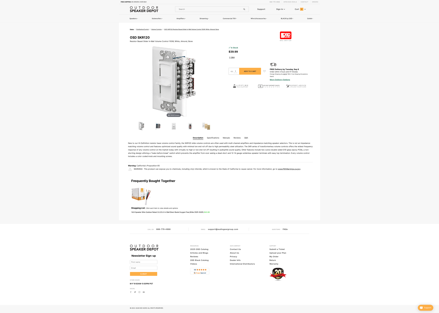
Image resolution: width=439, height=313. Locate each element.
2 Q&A (232, 57)
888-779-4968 (163, 229)
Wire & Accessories (258, 18)
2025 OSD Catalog (199, 249)
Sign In (280, 9)
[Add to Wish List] (264, 71)
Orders (315, 2)
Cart (298, 9)
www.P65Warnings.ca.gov (289, 169)
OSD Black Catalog (199, 260)
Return (272, 260)
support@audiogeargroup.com (223, 229)
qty (232, 71)
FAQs (285, 229)
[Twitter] (135, 292)
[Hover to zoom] (174, 81)
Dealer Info (235, 260)
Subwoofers (156, 18)
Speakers (133, 18)
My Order (273, 256)
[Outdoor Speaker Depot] (144, 9)
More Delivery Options (280, 80)
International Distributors (242, 264)
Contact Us (235, 249)
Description (198, 138)
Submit (143, 274)
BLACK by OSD (286, 18)
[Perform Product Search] (244, 9)
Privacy (233, 256)
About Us (234, 253)
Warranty (273, 264)
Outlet (309, 18)
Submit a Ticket (277, 249)
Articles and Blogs (199, 253)
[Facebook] (131, 292)
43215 (285, 74)
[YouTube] (144, 292)
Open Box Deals (290, 2)
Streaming (204, 18)
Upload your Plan (277, 253)
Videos (193, 264)
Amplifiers (181, 18)
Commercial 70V (229, 18)
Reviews (237, 138)
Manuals (226, 138)
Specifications (213, 138)
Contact (304, 2)
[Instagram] (139, 292)
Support (261, 9)
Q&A (246, 138)
